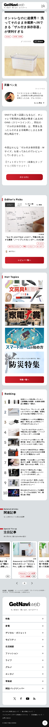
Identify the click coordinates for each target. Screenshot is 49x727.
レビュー (10, 205)
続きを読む (24, 177)
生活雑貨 (41, 234)
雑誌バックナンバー (15, 688)
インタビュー (20, 204)
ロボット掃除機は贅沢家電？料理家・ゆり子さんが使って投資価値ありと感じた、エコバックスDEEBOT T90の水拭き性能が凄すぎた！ (24, 564)
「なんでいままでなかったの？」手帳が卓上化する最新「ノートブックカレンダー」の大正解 (24, 238)
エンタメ (10, 674)
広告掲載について (36, 714)
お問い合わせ (7, 718)
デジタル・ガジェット (16, 633)
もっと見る (39, 103)
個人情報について (27, 711)
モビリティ (11, 640)
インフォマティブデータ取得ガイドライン (15, 714)
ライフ (9, 660)
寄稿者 (9, 681)
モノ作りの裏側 (29, 204)
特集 (8, 619)
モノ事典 (39, 205)
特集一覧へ (24, 380)
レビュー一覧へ (24, 260)
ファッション (12, 653)
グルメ (9, 667)
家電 (8, 559)
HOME (5, 590)
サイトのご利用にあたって (11, 711)
